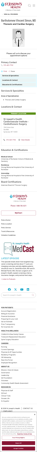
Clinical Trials (6, 396)
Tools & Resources (7, 231)
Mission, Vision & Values (9, 370)
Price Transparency (8, 324)
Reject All (18, 443)
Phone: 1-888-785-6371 (18, 205)
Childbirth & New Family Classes (12, 334)
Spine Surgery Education (10, 339)
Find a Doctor (6, 220)
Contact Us (28, 408)
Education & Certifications (12, 85)
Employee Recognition (9, 363)
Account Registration (8, 311)
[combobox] (18, 295)
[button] (34, 5)
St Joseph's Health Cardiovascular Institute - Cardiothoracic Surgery (16, 121)
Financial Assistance (8, 316)
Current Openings (7, 349)
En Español (5, 401)
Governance (5, 373)
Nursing (4, 347)
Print (5, 71)
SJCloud (4, 393)
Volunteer (4, 380)
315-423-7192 (8, 65)
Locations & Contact (10, 80)
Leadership (5, 375)
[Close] (35, 414)
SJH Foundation (6, 378)
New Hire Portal (7, 360)
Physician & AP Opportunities (11, 352)
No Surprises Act (7, 327)
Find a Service (6, 228)
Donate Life (5, 398)
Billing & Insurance (8, 314)
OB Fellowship (6, 357)
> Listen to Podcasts (8, 279)
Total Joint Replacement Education (13, 337)
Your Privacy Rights (18, 437)
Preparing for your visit (9, 319)
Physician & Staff (7, 390)
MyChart (18, 213)
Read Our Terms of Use (24, 434)
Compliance (7, 411)
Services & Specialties (10, 76)
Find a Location (6, 224)
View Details (25, 140)
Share (12, 71)
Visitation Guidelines (8, 235)
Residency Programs (8, 355)
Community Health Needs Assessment (14, 383)
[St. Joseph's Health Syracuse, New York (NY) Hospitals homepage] (11, 10)
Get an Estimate (6, 322)
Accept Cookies (19, 448)
